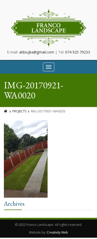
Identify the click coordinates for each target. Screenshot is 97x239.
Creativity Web (57, 232)
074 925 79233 (77, 52)
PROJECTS (19, 111)
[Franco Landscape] (48, 28)
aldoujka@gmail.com (36, 52)
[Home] (6, 111)
